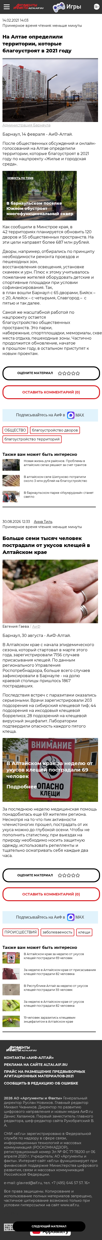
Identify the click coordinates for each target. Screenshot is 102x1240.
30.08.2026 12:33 (16, 521)
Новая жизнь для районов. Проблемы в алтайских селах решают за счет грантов (55, 463)
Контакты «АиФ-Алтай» (29, 1057)
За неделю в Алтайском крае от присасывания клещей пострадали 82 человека (60, 972)
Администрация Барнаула (26, 125)
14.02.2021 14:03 (15, 20)
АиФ (36, 626)
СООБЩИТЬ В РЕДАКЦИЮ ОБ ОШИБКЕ (41, 1083)
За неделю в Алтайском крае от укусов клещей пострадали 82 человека (54, 1004)
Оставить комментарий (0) (51, 392)
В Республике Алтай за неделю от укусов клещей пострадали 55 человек (56, 988)
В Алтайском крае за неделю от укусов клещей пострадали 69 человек (49, 769)
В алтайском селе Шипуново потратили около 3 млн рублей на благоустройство (55, 479)
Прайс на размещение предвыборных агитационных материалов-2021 (44, 1073)
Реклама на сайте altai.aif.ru (36, 1064)
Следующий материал (49, 1226)
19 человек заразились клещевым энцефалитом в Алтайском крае (49, 1019)
